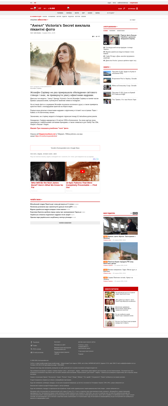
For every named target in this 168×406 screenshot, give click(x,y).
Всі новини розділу (35, 16)
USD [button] (45, 8)
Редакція (80, 354)
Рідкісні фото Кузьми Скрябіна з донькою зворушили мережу (128, 37)
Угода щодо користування (85, 351)
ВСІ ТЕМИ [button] (132, 20)
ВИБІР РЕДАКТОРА (109, 213)
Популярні (112, 30)
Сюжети (106, 67)
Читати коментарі (65, 223)
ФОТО (114, 3)
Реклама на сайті (59, 345)
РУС (31, 3)
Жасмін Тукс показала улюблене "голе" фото (49, 128)
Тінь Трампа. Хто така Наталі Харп (124, 99)
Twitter (35, 345)
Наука (97, 13)
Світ (83, 13)
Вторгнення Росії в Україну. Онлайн (124, 78)
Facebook (36, 342)
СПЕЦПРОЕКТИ (134, 3)
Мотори (59, 16)
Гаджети (64, 16)
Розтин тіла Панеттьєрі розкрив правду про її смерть (125, 322)
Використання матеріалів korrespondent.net (62, 348)
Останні (105, 30)
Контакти (57, 342)
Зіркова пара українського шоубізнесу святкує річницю (53, 217)
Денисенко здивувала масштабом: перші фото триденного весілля (123, 308)
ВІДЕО (109, 3)
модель (39, 154)
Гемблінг (83, 16)
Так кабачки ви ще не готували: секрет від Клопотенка (125, 293)
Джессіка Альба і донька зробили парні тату (121, 60)
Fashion (45, 16)
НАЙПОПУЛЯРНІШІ (123, 3)
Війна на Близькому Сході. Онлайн (124, 85)
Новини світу (107, 240)
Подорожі (71, 16)
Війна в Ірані (42, 20)
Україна (69, 13)
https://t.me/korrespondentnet (46, 136)
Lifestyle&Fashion (109, 27)
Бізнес (90, 13)
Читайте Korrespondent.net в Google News (65, 148)
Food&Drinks (51, 16)
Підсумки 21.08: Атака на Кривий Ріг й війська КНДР (123, 93)
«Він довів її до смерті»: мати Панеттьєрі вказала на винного (125, 300)
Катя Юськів (37, 33)
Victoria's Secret (47, 154)
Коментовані (121, 30)
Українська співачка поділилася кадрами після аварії (52, 215)
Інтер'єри (77, 16)
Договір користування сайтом (86, 342)
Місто (77, 13)
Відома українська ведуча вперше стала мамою (50, 209)
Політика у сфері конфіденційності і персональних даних (84, 346)
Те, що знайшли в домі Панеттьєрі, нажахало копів (124, 315)
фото (34, 154)
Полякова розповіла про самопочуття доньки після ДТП (53, 207)
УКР (35, 3)
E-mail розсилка (38, 352)
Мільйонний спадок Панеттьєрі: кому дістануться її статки (54, 204)
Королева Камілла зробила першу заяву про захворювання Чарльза (57, 212)
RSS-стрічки (37, 349)
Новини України (108, 265)
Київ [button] (31, 8)
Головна (60, 13)
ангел (55, 154)
